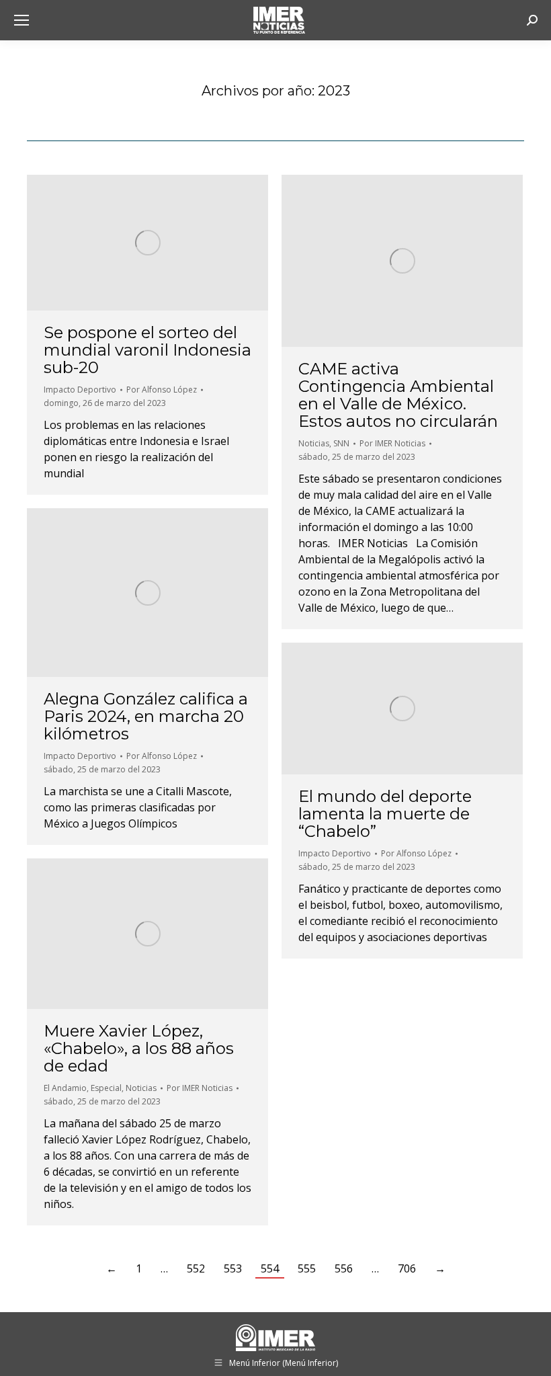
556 (344, 1268)
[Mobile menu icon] (21, 20)
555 (307, 1268)
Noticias (313, 443)
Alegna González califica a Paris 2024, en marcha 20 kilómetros (146, 716)
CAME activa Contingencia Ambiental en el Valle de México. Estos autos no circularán (398, 395)
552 (196, 1268)
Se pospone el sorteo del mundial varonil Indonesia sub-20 (147, 350)
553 (233, 1268)
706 (407, 1268)
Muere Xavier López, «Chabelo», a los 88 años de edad (139, 1048)
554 (270, 1268)
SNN (341, 443)
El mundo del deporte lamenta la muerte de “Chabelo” (385, 813)
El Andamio (65, 1088)
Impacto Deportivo (80, 389)
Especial (106, 1088)
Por (161, 389)
